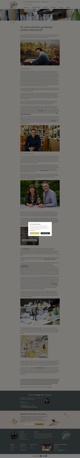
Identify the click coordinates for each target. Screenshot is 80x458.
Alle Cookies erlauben (34, 233)
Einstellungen (45, 233)
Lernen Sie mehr (32, 230)
